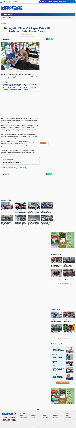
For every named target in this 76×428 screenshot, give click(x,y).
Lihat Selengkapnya (62, 382)
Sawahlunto (55, 417)
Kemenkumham (12, 167)
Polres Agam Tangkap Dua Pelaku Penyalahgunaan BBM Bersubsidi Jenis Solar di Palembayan (68, 278)
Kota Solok (55, 415)
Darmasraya (44, 415)
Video (5, 17)
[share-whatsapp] (52, 39)
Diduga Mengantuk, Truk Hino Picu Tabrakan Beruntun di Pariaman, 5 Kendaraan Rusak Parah (69, 333)
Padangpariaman (24, 417)
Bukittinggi (33, 415)
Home (4, 1)
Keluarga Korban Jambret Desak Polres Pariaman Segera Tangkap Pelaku (56, 265)
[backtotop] (38, 410)
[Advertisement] (47, 64)
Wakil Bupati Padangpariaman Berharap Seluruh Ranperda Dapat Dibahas (57, 356)
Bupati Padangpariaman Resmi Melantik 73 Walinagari (58, 363)
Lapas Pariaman (22, 167)
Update (43, 143)
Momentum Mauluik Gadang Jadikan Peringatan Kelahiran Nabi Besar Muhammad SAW (58, 349)
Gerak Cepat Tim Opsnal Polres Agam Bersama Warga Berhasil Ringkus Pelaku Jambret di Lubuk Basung (56, 278)
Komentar (6, 39)
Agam (21, 415)
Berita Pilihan (55, 309)
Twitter (12, 422)
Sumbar (22, 419)
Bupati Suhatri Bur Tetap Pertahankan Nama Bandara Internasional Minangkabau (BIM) (18, 161)
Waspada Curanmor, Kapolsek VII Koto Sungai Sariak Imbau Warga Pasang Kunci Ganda (68, 265)
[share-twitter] (49, 39)
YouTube (15, 422)
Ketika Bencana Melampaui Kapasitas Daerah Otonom (54, 1)
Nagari (11, 17)
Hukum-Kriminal (56, 254)
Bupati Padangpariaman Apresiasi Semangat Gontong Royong (58, 376)
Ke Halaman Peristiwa (62, 338)
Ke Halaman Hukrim (62, 283)
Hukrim (10, 14)
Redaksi (67, 415)
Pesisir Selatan (45, 417)
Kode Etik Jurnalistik (70, 419)
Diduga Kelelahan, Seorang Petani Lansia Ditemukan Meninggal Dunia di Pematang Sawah (56, 320)
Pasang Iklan (68, 417)
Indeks (5, 14)
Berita (4, 167)
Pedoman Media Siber (70, 420)
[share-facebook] (47, 39)
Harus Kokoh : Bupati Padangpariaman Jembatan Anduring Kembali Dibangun (58, 370)
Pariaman (33, 417)
